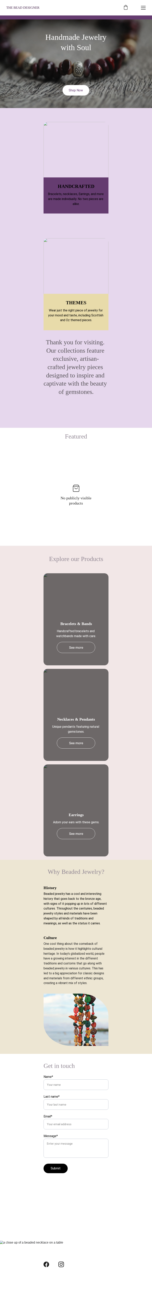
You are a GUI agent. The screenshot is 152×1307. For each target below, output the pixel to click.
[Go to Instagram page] (61, 1264)
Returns (49, 1293)
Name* (48, 1077)
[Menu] (143, 8)
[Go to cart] (125, 8)
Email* (48, 1116)
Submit (56, 1168)
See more (76, 647)
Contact (49, 1286)
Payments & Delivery (58, 1279)
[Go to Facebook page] (46, 1264)
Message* (51, 1136)
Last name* (52, 1096)
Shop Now (76, 90)
